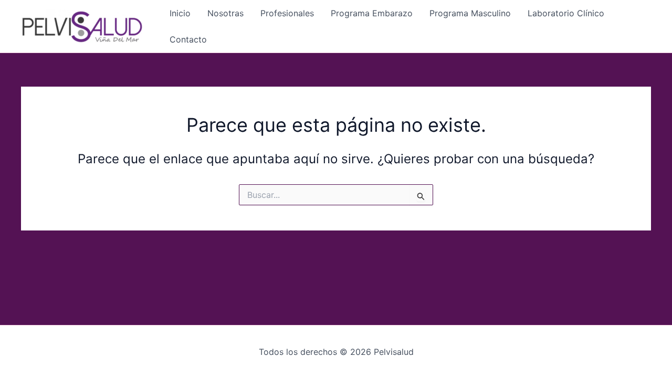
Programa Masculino (470, 13)
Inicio (180, 13)
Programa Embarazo (372, 13)
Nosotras (225, 13)
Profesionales (287, 13)
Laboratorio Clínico (566, 13)
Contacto (188, 39)
